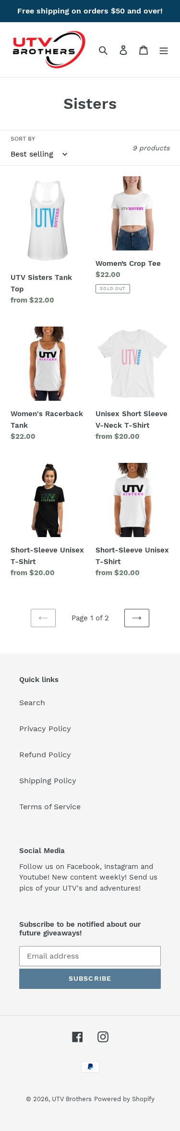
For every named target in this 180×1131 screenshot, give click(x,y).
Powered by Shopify (124, 1099)
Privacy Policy (45, 728)
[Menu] (164, 49)
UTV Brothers (72, 1099)
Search (32, 702)
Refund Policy (45, 754)
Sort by (23, 138)
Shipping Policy (47, 780)
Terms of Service (50, 806)
